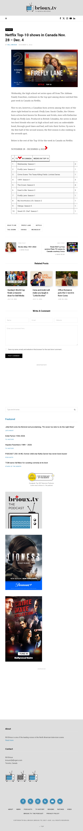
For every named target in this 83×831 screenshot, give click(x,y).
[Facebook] (4, 58)
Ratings (9, 29)
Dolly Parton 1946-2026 (15, 436)
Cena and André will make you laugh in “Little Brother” (41, 293)
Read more (9, 740)
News (18, 809)
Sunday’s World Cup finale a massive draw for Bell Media (16, 293)
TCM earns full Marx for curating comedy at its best (26, 463)
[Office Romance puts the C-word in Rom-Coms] (67, 278)
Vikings (24, 229)
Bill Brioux (12, 45)
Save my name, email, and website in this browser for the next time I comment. (35, 349)
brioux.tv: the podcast (33, 813)
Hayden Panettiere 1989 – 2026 (18, 445)
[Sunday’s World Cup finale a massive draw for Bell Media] (16, 278)
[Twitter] (4, 63)
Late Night (9, 430)
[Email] (4, 69)
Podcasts (9, 457)
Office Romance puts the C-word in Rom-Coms (66, 293)
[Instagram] (38, 801)
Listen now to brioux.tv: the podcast (41, 485)
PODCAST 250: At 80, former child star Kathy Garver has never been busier (36, 454)
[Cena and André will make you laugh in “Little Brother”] (41, 278)
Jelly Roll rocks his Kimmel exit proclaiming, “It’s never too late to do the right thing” (39, 427)
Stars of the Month (13, 466)
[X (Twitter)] (30, 801)
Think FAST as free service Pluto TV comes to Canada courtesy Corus (55, 249)
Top (42, 826)
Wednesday (36, 229)
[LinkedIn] (60, 801)
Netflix (39, 225)
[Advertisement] (41, 384)
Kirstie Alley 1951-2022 (27, 247)
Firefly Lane (26, 225)
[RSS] (45, 801)
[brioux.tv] (41, 8)
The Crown (11, 229)
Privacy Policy (53, 813)
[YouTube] (52, 801)
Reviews (51, 809)
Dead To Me (11, 225)
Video (69, 809)
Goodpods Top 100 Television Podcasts (41, 483)
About (10, 809)
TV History (9, 439)
